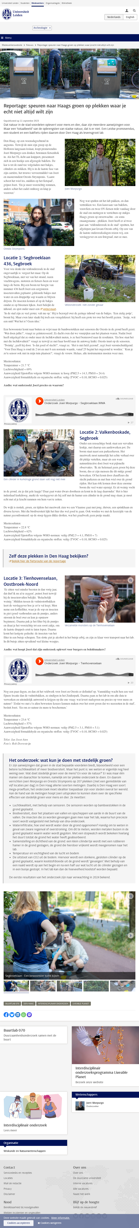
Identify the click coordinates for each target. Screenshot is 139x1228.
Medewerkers (37, 3)
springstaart (49, 309)
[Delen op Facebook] (6, 1014)
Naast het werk (81, 1194)
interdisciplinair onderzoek (53, 1003)
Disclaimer (9, 1194)
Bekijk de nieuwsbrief (85, 1207)
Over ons (78, 1173)
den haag (29, 1003)
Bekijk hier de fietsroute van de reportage (39, 561)
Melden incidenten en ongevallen (22, 1213)
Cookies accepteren (18, 1223)
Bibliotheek (67, 3)
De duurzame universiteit (87, 1178)
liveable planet (81, 1003)
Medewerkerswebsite (12, 45)
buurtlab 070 (12, 1003)
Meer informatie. (60, 1218)
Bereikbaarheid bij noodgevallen (21, 1207)
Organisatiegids (53, 3)
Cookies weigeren (51, 1223)
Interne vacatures (82, 1183)
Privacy (8, 1189)
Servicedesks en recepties (18, 1173)
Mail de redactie (12, 1183)
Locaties (8, 1178)
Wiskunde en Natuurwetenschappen (25, 1151)
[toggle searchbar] (134, 10)
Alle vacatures (81, 1189)
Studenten (25, 3)
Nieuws (29, 45)
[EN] (130, 17)
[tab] (16, 986)
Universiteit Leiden (10, 3)
